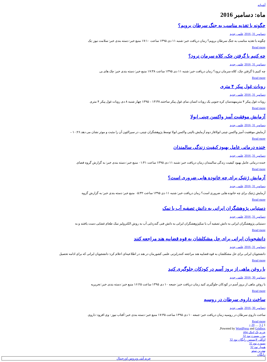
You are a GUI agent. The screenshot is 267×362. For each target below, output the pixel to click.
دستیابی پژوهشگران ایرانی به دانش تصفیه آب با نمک (213, 208)
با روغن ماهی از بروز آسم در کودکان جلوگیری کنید (216, 269)
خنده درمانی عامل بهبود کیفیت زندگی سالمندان (219, 147)
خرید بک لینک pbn (254, 332)
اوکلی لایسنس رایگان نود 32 (247, 339)
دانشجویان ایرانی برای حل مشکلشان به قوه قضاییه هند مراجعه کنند (199, 238)
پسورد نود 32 (257, 343)
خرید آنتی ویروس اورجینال (133, 358)
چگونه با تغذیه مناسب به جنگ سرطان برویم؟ (221, 25)
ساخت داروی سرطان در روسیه (234, 299)
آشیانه (261, 5)
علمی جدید (237, 34)
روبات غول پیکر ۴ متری (242, 86)
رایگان (261, 354)
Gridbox (260, 328)
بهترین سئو (258, 350)
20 (252, 325)
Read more (258, 47)
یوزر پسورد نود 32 (254, 336)
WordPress (242, 328)
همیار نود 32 (257, 347)
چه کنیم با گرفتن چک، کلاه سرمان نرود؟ (226, 55)
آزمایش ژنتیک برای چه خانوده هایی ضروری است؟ (216, 177)
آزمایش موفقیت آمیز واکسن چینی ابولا (227, 116)
